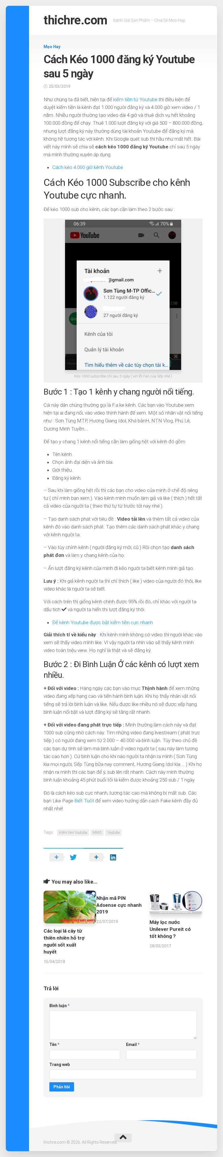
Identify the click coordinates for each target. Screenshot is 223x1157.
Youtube (113, 833)
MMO (97, 833)
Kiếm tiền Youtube (73, 833)
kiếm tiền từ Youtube (135, 99)
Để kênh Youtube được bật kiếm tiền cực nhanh (102, 622)
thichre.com (75, 20)
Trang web (59, 1064)
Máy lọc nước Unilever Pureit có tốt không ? (170, 929)
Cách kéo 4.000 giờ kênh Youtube (87, 167)
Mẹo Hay (52, 46)
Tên (54, 1044)
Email (133, 1044)
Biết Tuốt (84, 801)
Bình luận (59, 1005)
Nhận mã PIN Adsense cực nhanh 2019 (119, 905)
